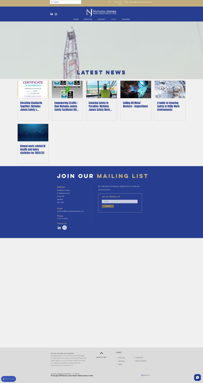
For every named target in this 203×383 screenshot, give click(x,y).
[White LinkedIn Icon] (59, 227)
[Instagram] (55, 14)
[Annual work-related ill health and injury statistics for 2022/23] (33, 132)
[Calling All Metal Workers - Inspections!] (135, 89)
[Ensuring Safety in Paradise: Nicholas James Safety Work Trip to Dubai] (101, 89)
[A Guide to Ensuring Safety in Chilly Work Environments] (170, 89)
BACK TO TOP (101, 357)
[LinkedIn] (51, 14)
